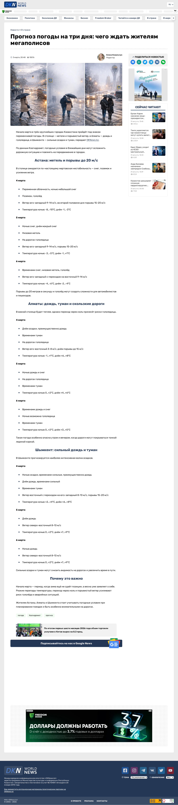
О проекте (76, 801)
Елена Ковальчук (114, 55)
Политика (30, 18)
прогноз (49, 615)
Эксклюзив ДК (49, 18)
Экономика (12, 18)
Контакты (102, 801)
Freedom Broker (103, 18)
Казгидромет (35, 615)
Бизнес (84, 18)
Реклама (89, 801)
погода (21, 615)
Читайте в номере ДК (129, 18)
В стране (151, 18)
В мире (166, 18)
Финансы (69, 18)
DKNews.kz (93, 140)
